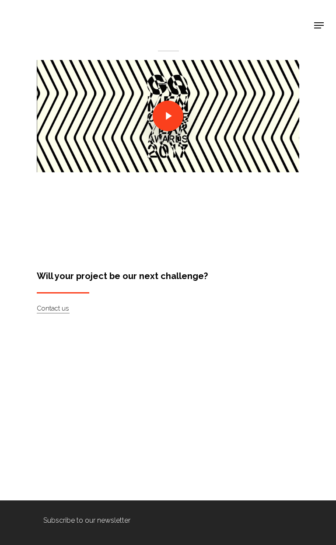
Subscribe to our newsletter (86, 520)
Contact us (53, 308)
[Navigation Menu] (319, 25)
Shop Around (40, 13)
